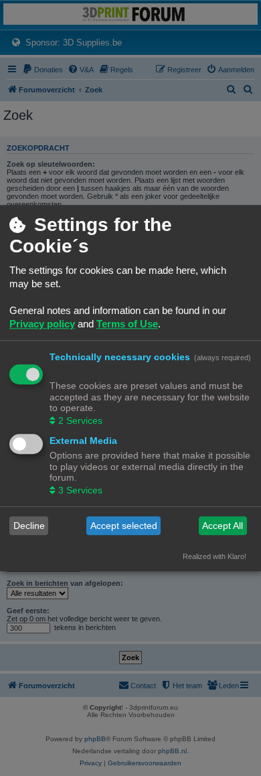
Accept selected (123, 525)
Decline (29, 525)
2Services (80, 421)
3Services (80, 490)
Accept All (222, 525)
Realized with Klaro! (214, 557)
